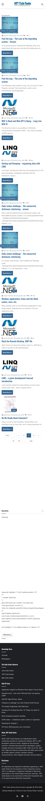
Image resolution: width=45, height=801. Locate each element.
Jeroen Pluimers (8, 296)
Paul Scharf (6, 160)
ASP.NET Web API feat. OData (12, 699)
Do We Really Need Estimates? (15, 418)
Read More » (7, 53)
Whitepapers (6, 659)
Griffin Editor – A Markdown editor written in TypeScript (21, 720)
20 (19, 441)
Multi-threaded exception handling (13, 716)
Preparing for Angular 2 (10, 723)
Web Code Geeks (7, 678)
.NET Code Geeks (8, 674)
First (7, 435)
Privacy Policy (31, 791)
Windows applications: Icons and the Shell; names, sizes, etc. (20, 300)
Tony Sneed (7, 118)
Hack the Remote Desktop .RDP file (17, 341)
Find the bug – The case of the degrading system (19, 80)
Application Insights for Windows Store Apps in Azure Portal (22, 689)
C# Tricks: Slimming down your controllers (16, 727)
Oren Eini (6, 35)
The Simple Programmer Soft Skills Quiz (15, 706)
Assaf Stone (7, 415)
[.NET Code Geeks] (22, 4)
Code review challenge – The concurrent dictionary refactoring (19, 255)
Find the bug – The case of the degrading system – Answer (19, 40)
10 (13, 441)
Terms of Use (21, 791)
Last (31, 441)
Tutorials (4, 655)
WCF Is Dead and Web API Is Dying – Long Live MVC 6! (22, 122)
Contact (40, 791)
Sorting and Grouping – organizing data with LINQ (21, 165)
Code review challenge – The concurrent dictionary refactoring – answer (19, 207)
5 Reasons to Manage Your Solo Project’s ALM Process (20, 703)
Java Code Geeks (8, 670)
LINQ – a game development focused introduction (17, 379)
